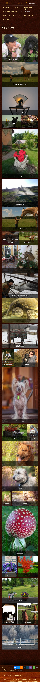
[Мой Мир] (18, 667)
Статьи (6, 19)
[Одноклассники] (21, 667)
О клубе (6, 7)
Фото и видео (9, 670)
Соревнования (26, 7)
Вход (5, 679)
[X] (24, 667)
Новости (6, 15)
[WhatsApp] (34, 667)
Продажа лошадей (10, 11)
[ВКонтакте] (15, 667)
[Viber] (30, 667)
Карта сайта (14, 679)
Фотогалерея (26, 11)
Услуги (15, 7)
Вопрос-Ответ (29, 15)
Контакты (16, 15)
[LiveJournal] (27, 667)
